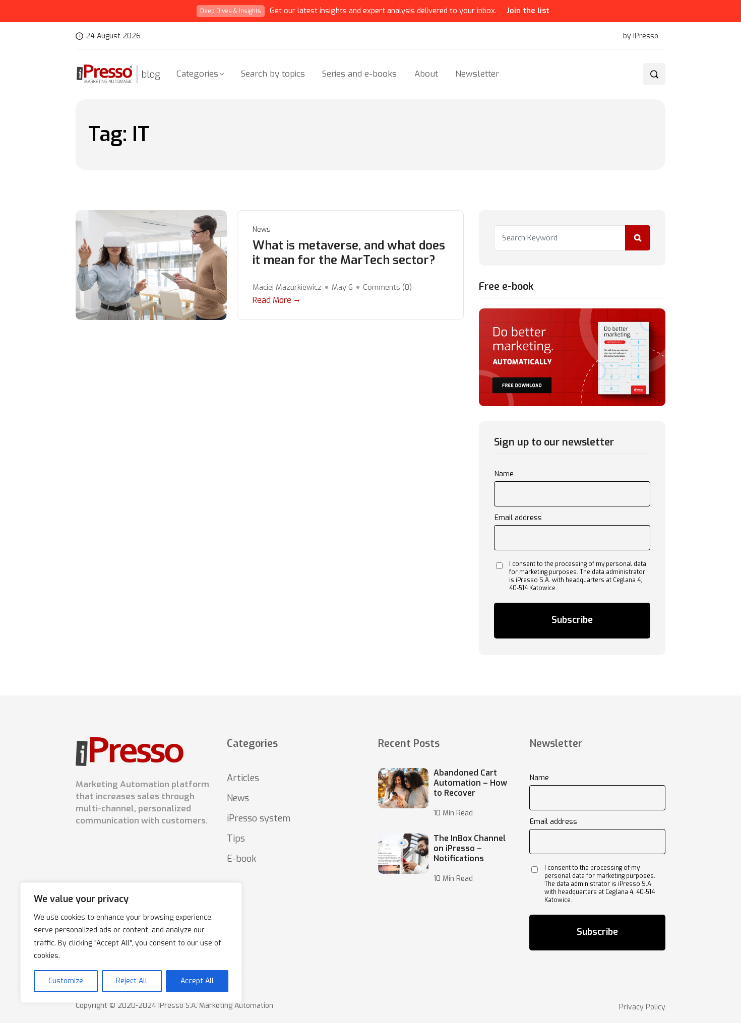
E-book (241, 859)
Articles (243, 778)
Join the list (528, 11)
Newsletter (477, 74)
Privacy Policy (642, 1007)
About (426, 74)
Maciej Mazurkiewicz (287, 287)
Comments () (387, 287)
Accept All (197, 981)
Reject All (131, 981)
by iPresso (640, 36)
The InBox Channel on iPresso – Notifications (470, 849)
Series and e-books (359, 74)
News (262, 229)
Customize (65, 981)
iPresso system (258, 818)
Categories (197, 74)
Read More (272, 300)
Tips (236, 839)
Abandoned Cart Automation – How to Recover (470, 783)
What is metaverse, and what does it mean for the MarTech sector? (349, 253)
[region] (131, 942)
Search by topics (273, 74)
